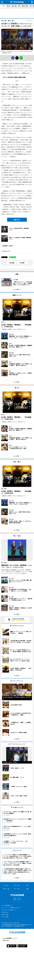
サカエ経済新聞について (7, 905)
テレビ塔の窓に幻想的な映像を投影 (15, 77)
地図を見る (17, 220)
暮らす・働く (25, 5)
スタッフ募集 (5, 916)
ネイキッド (6, 251)
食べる (8, 5)
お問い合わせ (5, 912)
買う (19, 5)
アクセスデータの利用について (9, 910)
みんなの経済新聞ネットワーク (17, 932)
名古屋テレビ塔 (7, 246)
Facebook (15, 899)
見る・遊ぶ (14, 5)
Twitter (19, 899)
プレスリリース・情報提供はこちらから (11, 907)
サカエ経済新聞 (15, 2)
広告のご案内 (5, 914)
